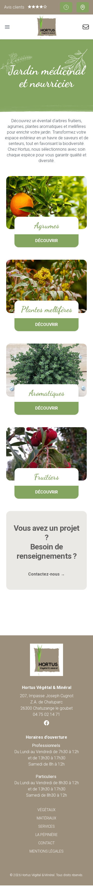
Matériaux (46, 818)
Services (46, 826)
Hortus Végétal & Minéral (38, 875)
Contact (46, 843)
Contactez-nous (46, 574)
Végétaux (46, 810)
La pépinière (46, 835)
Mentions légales (46, 851)
